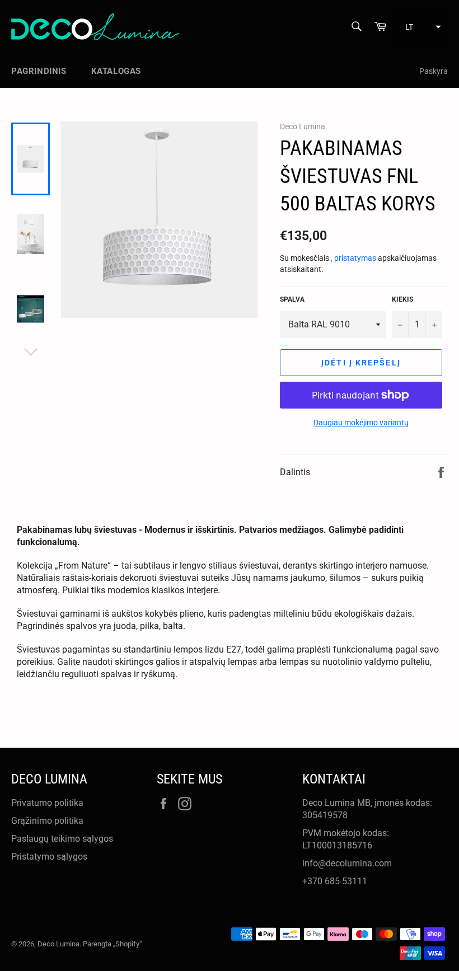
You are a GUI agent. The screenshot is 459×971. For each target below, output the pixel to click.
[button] (420, 27)
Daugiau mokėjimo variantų (361, 422)
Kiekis (402, 299)
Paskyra (433, 71)
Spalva (292, 299)
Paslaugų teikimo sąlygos (62, 838)
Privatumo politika (47, 803)
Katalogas (116, 71)
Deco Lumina (58, 944)
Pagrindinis (39, 71)
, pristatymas (354, 258)
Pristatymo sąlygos (49, 856)
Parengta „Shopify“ (112, 944)
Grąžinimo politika (47, 820)
